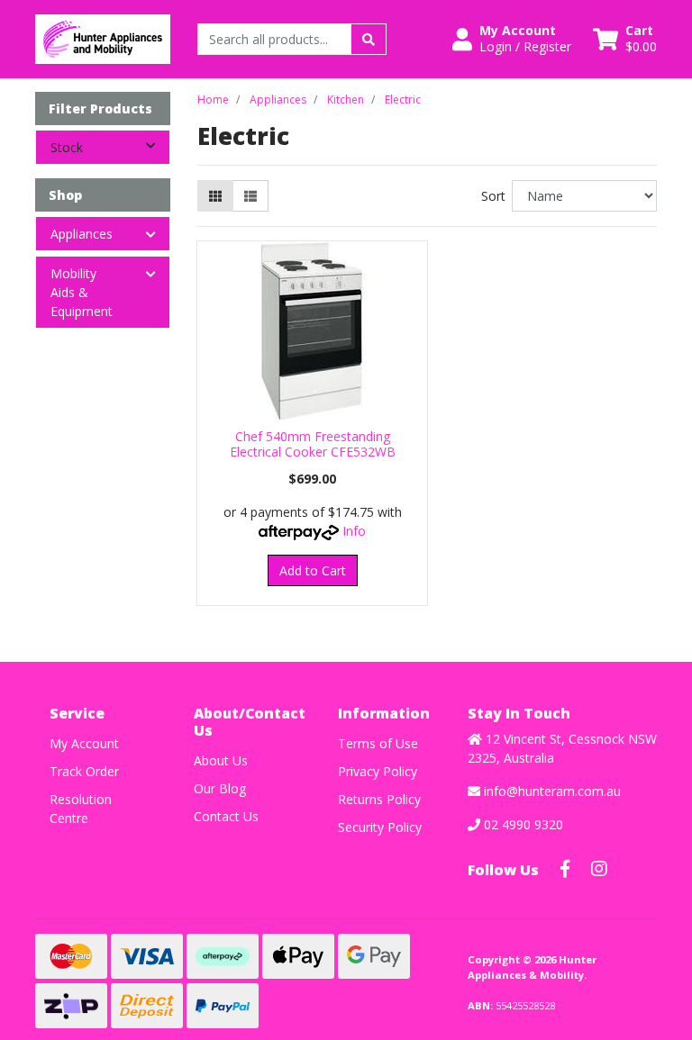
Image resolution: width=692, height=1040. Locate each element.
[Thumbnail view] (215, 196)
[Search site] (369, 39)
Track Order (84, 771)
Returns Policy (379, 799)
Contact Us (226, 816)
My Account (84, 743)
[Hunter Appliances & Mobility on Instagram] (599, 868)
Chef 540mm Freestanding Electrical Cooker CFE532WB (313, 444)
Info (354, 530)
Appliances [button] (81, 233)
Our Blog (220, 788)
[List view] (250, 196)
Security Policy (380, 827)
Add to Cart (312, 570)
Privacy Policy (377, 771)
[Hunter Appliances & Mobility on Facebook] (564, 868)
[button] (511, 39)
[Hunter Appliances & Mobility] (102, 37)
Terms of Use (378, 743)
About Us (221, 760)
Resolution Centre (81, 809)
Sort (493, 195)
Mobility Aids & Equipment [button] (81, 292)
